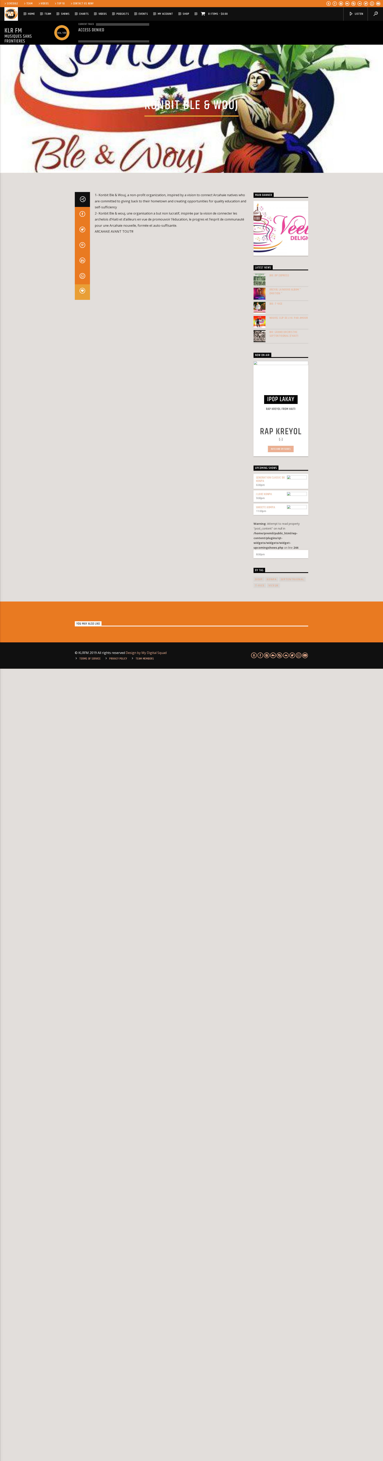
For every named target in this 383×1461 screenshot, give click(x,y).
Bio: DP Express (279, 275)
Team (29, 3)
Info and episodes (281, 449)
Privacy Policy (118, 659)
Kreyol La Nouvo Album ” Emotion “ (285, 291)
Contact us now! (83, 3)
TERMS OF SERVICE (90, 659)
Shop (186, 13)
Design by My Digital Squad (146, 653)
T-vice (260, 585)
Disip (259, 579)
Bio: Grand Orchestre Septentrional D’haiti (284, 334)
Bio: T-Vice (276, 304)
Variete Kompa (265, 507)
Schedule (12, 3)
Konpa (272, 579)
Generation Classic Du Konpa (270, 479)
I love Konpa (264, 494)
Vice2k (273, 585)
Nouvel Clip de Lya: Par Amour (288, 318)
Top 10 (61, 3)
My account (165, 13)
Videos (45, 3)
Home (31, 13)
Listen (358, 13)
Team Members (145, 659)
